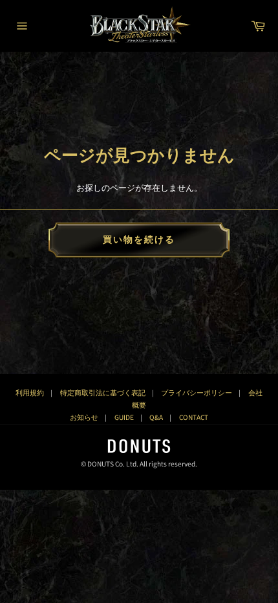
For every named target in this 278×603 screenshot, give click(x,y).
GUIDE (124, 417)
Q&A (156, 417)
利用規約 (30, 393)
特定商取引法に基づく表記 (102, 393)
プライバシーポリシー (196, 393)
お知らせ (84, 417)
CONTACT (193, 417)
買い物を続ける (139, 240)
